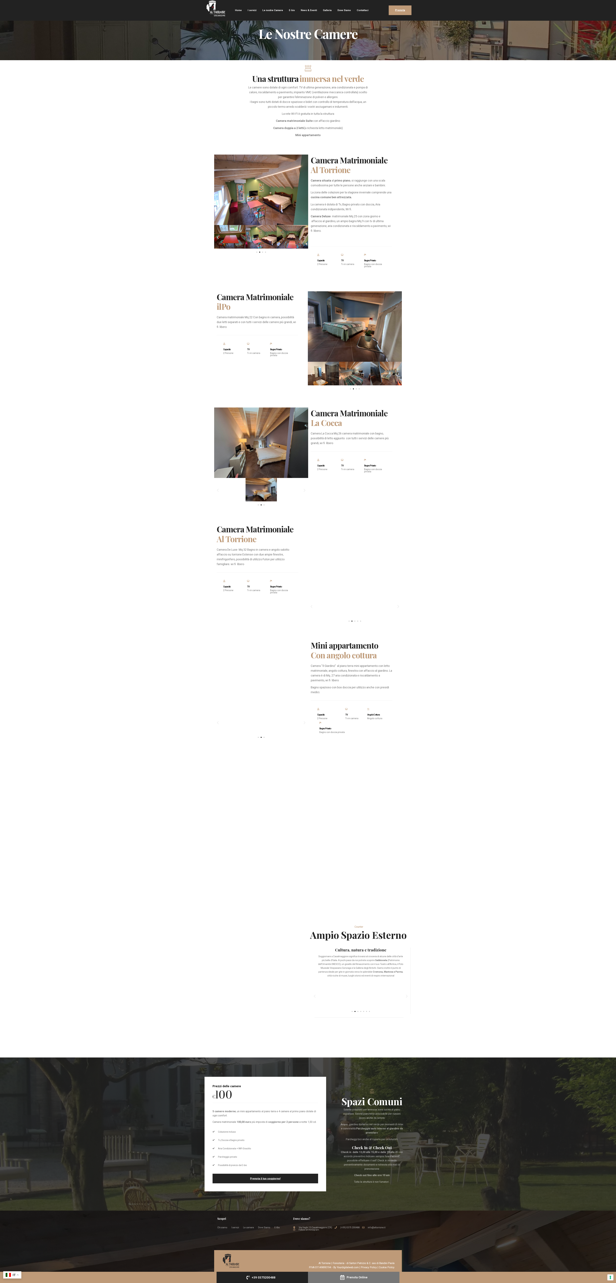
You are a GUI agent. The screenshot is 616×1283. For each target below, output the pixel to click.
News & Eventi (309, 10)
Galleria (327, 10)
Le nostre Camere (272, 10)
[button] (218, 237)
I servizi (252, 10)
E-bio (292, 10)
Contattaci (362, 10)
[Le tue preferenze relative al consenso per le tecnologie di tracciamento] (610, 1277)
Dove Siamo (344, 10)
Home (238, 10)
